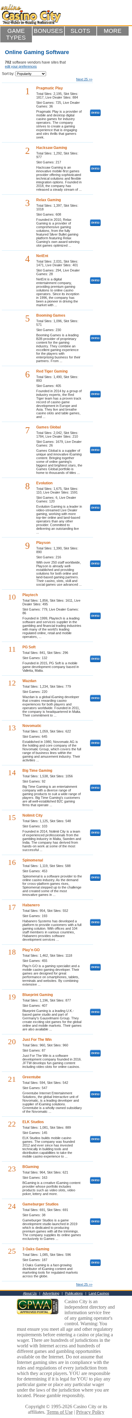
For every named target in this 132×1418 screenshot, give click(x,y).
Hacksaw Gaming (51, 148)
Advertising (51, 1293)
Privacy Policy (90, 1412)
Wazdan (29, 681)
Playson (43, 543)
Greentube (31, 1077)
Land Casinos (99, 1293)
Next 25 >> (84, 79)
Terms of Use (60, 1412)
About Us (30, 1293)
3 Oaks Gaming (35, 1249)
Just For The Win (37, 1039)
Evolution (44, 483)
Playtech (30, 595)
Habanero (31, 905)
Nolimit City (32, 815)
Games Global (48, 427)
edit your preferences (21, 66)
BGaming (30, 1167)
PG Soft (29, 647)
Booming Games (50, 315)
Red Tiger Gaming (52, 371)
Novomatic (31, 726)
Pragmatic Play (49, 88)
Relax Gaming (48, 200)
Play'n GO (31, 950)
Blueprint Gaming (37, 995)
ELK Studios (33, 1122)
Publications (74, 1293)
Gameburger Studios (40, 1204)
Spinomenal (32, 860)
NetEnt (42, 256)
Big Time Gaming (37, 770)
